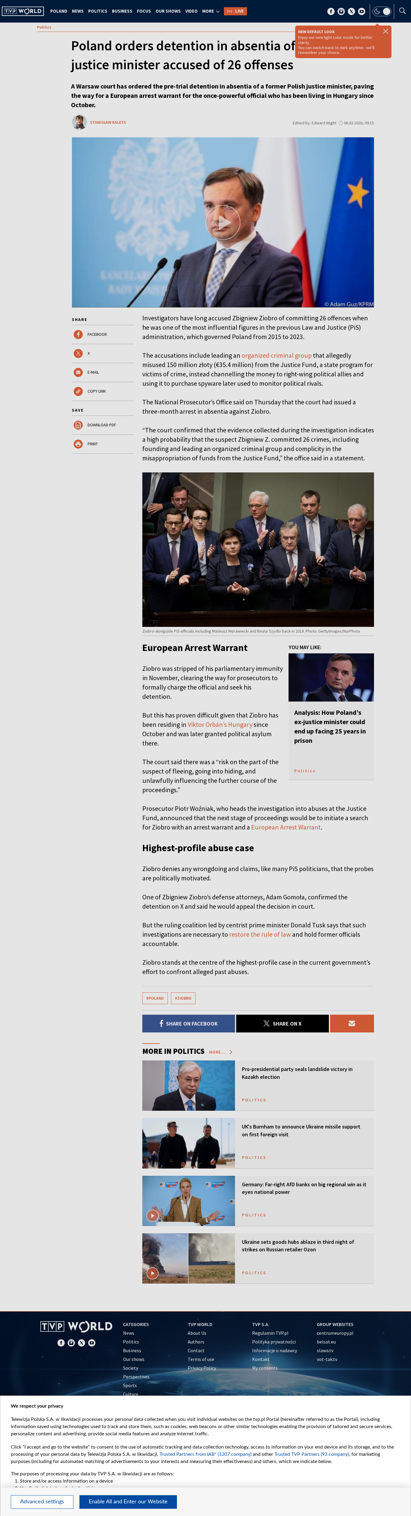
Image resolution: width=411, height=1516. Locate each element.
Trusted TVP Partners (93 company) (311, 1454)
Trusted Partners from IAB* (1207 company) (205, 1454)
